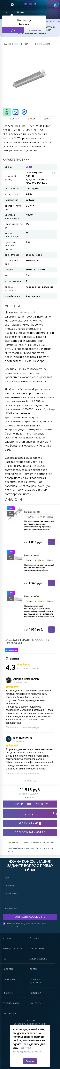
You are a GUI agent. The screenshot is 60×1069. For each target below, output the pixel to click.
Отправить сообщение (30, 916)
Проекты (8, 992)
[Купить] (51, 542)
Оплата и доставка (35, 981)
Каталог (7, 938)
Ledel (29, 166)
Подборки (9, 979)
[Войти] (43, 5)
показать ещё (30, 780)
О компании (37, 948)
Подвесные (11, 650)
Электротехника (12, 948)
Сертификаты (11, 1003)
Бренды (34, 938)
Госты (33, 968)
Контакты (35, 1003)
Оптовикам (9, 1013)
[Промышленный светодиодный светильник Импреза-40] (31, 568)
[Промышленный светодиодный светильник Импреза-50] (31, 612)
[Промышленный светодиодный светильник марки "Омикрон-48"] (31, 526)
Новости (8, 968)
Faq (4, 958)
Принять (30, 1061)
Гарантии (35, 992)
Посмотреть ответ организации (22, 727)
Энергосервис (38, 958)
